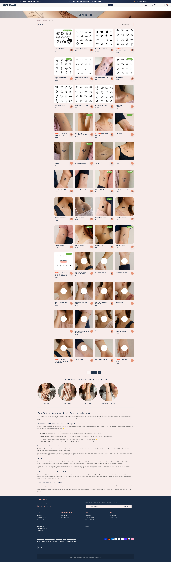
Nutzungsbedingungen (61, 539)
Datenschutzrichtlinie (50, 539)
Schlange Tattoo (121, 555)
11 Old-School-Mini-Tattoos (60, 49)
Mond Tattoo (86, 555)
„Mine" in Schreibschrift (121, 162)
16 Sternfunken (119, 77)
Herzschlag (98, 135)
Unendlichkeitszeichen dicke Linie (101, 303)
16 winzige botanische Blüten (60, 78)
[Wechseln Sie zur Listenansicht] (81, 24)
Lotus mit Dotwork (120, 245)
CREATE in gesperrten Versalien (100, 162)
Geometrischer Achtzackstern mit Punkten (82, 134)
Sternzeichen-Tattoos (42, 528)
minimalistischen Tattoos (118, 431)
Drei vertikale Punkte (100, 272)
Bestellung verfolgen (90, 522)
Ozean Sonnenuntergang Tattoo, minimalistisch (61, 218)
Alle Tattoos (40, 530)
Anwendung (88, 515)
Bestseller (39, 515)
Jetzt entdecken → (99, 1)
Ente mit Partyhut (79, 245)
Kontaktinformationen (42, 541)
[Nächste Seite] (99, 372)
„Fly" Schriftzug (99, 330)
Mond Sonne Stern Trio (101, 359)
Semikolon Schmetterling (61, 135)
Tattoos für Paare (41, 522)
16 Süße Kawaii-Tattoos (101, 105)
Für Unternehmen (65, 517)
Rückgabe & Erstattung (91, 519)
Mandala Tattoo (93, 555)
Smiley (117, 361)
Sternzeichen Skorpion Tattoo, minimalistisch (80, 273)
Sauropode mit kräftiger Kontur (81, 303)
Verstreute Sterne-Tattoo (101, 77)
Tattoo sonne (91, 557)
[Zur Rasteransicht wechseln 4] (89, 24)
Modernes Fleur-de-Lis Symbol (81, 190)
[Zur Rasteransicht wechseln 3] (86, 24)
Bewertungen (112, 522)
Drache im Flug (99, 245)
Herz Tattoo (69, 555)
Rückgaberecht (40, 539)
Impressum (61, 541)
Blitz (56, 330)
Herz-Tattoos (40, 524)
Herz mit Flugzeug (79, 359)
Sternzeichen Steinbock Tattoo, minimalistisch (122, 330)
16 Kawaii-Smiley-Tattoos (81, 77)
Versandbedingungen (71, 539)
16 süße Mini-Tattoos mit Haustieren (101, 49)
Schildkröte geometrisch (122, 189)
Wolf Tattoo (99, 555)
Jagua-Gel (63, 519)
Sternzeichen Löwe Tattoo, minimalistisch (61, 362)
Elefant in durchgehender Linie (61, 303)
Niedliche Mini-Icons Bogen (82, 105)
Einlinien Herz (119, 133)
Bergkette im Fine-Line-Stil (123, 272)
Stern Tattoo (80, 555)
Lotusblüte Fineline (80, 217)
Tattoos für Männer (41, 519)
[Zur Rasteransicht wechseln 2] (83, 24)
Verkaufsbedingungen (53, 541)
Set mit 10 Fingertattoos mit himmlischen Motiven (61, 275)
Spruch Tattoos (93, 441)
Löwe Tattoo (74, 555)
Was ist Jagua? (113, 515)
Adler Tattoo (79, 557)
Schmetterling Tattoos (62, 555)
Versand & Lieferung (90, 517)
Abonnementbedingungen (71, 541)
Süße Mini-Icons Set (121, 51)
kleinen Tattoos (48, 454)
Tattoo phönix (85, 557)
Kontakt (87, 526)
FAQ (86, 524)
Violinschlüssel (119, 302)
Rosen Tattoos (53, 555)
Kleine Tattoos (40, 526)
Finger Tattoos (100, 453)
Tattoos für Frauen (41, 517)
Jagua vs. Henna (113, 517)
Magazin (111, 519)
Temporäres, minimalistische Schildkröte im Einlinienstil (82, 331)
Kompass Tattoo (98, 557)
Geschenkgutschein (65, 522)
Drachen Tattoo (105, 555)
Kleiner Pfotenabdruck (100, 217)
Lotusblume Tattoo (113, 555)
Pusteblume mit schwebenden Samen (80, 162)
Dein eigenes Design (65, 515)
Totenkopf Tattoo (73, 557)
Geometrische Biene (121, 217)
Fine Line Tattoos (94, 436)
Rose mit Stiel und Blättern (61, 189)
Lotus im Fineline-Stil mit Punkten (61, 162)
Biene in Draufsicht (59, 245)
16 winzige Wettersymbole (81, 48)
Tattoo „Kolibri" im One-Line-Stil (122, 106)
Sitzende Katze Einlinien (101, 189)
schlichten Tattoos (68, 485)
